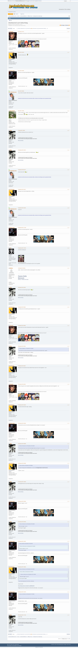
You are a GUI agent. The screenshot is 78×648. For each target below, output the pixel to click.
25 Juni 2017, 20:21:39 (21, 52)
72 (47, 28)
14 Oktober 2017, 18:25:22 (21, 268)
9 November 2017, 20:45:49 (22, 384)
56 (30, 28)
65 (40, 28)
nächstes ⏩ (67, 25)
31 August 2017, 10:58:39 (21, 130)
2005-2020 (41, 647)
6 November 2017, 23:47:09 (22, 287)
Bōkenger (19, 279)
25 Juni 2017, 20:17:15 (21, 31)
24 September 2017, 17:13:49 (22, 227)
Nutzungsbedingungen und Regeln (61, 644)
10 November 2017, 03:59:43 (22, 423)
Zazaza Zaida (22, 276)
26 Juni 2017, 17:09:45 (21, 110)
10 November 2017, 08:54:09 (22, 463)
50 (23, 28)
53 (26, 634)
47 (20, 28)
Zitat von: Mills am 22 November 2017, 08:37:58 (26, 543)
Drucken (68, 28)
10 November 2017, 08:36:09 (22, 443)
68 (44, 28)
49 (22, 28)
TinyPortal (52, 644)
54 (28, 28)
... (17, 28)
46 (19, 28)
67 (43, 28)
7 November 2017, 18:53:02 (22, 346)
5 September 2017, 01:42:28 (22, 207)
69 (45, 28)
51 (24, 28)
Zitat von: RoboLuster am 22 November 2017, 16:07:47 (27, 569)
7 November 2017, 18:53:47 (22, 365)
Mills (11, 130)
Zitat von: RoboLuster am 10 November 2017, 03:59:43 (27, 445)
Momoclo (21, 278)
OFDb (11, 20)
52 (25, 28)
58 (33, 28)
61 (36, 28)
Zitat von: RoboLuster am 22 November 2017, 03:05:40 (27, 523)
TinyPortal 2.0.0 (37, 647)
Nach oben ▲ (69, 644)
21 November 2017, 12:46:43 (22, 481)
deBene (11, 268)
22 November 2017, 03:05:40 (22, 501)
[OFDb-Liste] (9, 280)
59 (34, 28)
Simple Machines (17, 644)
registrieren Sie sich (38, 0)
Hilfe (55, 644)
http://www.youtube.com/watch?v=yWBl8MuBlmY (26, 585)
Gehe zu (59, 638)
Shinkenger (23, 279)
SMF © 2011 (12, 644)
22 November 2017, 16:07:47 (22, 541)
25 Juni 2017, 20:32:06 (21, 70)
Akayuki (11, 31)
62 (37, 28)
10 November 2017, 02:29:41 (22, 404)
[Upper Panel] (69, 16)
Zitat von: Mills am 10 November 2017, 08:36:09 (26, 465)
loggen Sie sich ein (30, 0)
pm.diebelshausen (13, 92)
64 (39, 28)
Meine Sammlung (20, 140)
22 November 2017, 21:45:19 (22, 591)
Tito (10, 248)
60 (35, 28)
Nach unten (10, 28)
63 (38, 28)
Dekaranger (26, 279)
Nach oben (10, 634)
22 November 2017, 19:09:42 (22, 566)
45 (18, 28)
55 (29, 28)
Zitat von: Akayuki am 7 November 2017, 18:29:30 (26, 348)
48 (21, 28)
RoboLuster (12, 70)
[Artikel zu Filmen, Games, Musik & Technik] (9, 66)
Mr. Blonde (12, 52)
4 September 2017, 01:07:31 (22, 189)
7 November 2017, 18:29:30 (22, 325)
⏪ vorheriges (62, 25)
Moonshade (12, 110)
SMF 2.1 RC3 (9, 644)
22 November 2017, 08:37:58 (22, 521)
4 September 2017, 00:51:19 (22, 169)
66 (41, 634)
